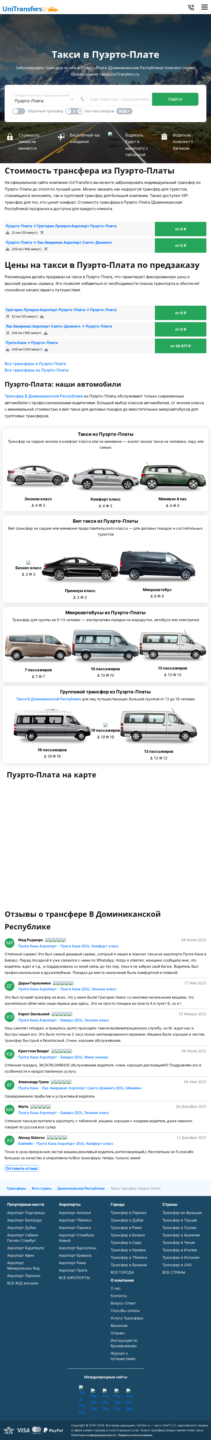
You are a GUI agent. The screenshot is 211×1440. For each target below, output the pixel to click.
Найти (175, 99)
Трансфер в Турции (179, 1220)
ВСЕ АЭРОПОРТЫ (74, 1277)
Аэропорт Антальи (75, 1212)
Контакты (119, 1295)
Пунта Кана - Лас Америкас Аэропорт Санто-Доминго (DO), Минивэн (80, 1088)
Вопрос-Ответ (123, 1303)
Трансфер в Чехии (178, 1242)
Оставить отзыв (21, 1168)
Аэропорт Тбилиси (75, 1220)
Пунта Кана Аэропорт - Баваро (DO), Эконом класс (63, 1020)
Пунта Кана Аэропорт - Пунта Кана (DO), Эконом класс (67, 989)
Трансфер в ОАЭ (176, 1265)
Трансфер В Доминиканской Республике (44, 396)
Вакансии (119, 1325)
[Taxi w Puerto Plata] (82, 1400)
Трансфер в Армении (181, 1235)
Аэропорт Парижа (75, 1227)
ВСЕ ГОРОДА (122, 1272)
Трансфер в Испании (180, 1257)
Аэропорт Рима (72, 1263)
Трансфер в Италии (179, 1250)
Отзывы (118, 1333)
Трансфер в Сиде (126, 1242)
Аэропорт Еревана (75, 1255)
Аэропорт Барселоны (77, 1248)
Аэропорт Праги (73, 1270)
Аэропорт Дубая (21, 1227)
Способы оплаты (125, 1310)
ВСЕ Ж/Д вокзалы (23, 1283)
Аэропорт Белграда (24, 1220)
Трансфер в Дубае (127, 1220)
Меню (204, 7)
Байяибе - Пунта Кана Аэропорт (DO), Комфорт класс (65, 1143)
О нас (116, 1288)
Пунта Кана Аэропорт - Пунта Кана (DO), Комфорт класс (68, 946)
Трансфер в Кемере (128, 1250)
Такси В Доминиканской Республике (48, 699)
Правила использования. (135, 1435)
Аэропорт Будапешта (25, 1248)
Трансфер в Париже (128, 1212)
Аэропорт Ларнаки (23, 1275)
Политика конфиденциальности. (94, 1435)
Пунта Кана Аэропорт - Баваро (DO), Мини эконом (63, 1057)
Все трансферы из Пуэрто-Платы (37, 370)
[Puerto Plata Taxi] (93, 1400)
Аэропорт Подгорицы (26, 1212)
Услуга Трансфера (127, 1318)
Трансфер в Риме (126, 1227)
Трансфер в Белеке (128, 1235)
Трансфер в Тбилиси (129, 1257)
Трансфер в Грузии (179, 1227)
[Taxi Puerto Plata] (129, 1400)
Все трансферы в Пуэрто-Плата (35, 363)
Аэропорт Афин (20, 1255)
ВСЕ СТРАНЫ (173, 1272)
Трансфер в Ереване (129, 1265)
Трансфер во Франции (182, 1212)
